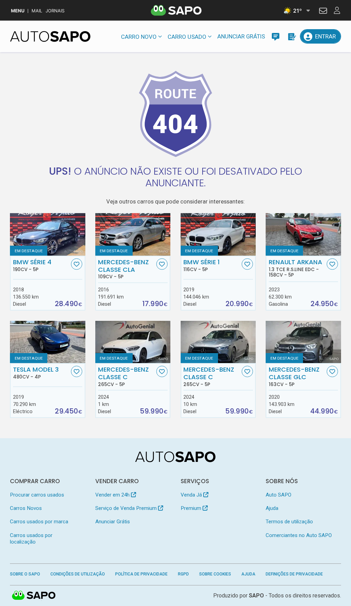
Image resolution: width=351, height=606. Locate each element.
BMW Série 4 (32, 265)
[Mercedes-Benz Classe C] (132, 342)
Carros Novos (26, 508)
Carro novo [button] (139, 36)
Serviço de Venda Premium (126, 508)
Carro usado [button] (187, 36)
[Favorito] (76, 264)
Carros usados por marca (39, 521)
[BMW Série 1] (218, 234)
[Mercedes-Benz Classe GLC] (303, 342)
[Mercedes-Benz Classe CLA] (132, 234)
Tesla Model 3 (36, 373)
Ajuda (272, 508)
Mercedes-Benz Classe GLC (294, 376)
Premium (192, 508)
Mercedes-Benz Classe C (123, 376)
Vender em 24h (113, 495)
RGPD (183, 574)
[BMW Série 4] (47, 234)
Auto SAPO (278, 495)
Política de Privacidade (141, 574)
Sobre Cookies (215, 574)
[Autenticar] (323, 11)
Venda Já (192, 495)
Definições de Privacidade (294, 574)
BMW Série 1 (201, 265)
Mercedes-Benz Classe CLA (123, 269)
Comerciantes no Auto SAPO (299, 535)
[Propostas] (291, 36)
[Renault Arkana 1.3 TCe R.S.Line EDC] (303, 234)
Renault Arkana (295, 268)
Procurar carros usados (37, 495)
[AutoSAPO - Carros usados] (50, 36)
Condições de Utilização (77, 574)
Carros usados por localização (31, 538)
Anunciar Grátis (241, 36)
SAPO (34, 595)
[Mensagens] (275, 36)
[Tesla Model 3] (47, 342)
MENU (17, 11)
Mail (37, 11)
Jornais (55, 11)
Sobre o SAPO (25, 574)
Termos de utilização (289, 521)
